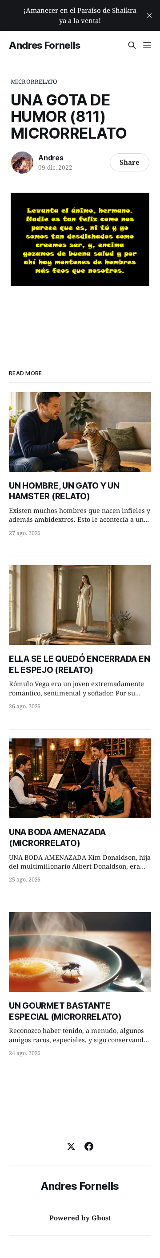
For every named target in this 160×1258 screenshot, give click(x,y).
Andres (51, 157)
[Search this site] (132, 45)
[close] (149, 15)
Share (130, 162)
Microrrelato (34, 81)
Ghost (101, 1217)
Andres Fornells (44, 45)
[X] (71, 1146)
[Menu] (147, 45)
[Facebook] (88, 1146)
